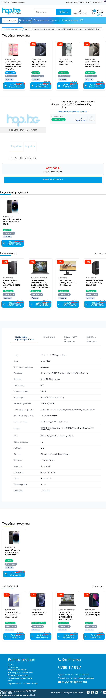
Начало (69, 2)
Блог (76, 2)
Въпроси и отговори (91, 339)
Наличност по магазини (70, 339)
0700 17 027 (6, 2)
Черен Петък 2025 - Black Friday (22, 684)
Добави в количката (15, 86)
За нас (89, 2)
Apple (43, 485)
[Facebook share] (11, 158)
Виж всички (100, 254)
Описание (49, 337)
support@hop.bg (18, 2)
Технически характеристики (24, 338)
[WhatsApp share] (30, 158)
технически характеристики (72, 112)
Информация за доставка (20, 678)
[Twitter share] (35, 158)
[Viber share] (16, 158)
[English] (105, 1)
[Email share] (21, 158)
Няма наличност (53, 180)
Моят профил (80, 13)
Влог (82, 2)
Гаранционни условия (18, 675)
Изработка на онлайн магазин (14, 695)
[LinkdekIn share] (26, 158)
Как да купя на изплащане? (20, 673)
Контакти (97, 2)
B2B (81, 20)
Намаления (26, 20)
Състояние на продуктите (47, 20)
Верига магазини (69, 20)
